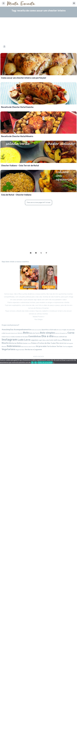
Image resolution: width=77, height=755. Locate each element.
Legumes (34, 340)
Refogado (70, 343)
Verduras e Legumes (33, 349)
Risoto (4, 346)
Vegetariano (20, 349)
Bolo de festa (34, 333)
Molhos (20, 343)
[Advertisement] (38, 29)
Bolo (26, 332)
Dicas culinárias (60, 337)
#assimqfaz (7, 329)
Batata (20, 333)
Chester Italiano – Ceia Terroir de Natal (20, 165)
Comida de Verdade (21, 336)
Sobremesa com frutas (28, 346)
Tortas (59, 346)
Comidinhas (34, 336)
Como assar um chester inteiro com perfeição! (23, 78)
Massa (60, 340)
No (35, 362)
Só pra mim (41, 346)
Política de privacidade (45, 362)
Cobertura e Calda (8, 336)
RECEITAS (62, 343)
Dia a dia (47, 336)
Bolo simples (47, 332)
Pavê (29, 343)
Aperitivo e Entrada (49, 330)
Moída (25, 343)
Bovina (57, 333)
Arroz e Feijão (61, 329)
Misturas (12, 343)
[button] (4, 3)
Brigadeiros (63, 333)
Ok (32, 362)
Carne (70, 332)
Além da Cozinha (36, 329)
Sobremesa (14, 346)
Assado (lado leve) (11, 333)
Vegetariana (8, 349)
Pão (57, 343)
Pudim (53, 343)
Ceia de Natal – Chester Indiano (16, 195)
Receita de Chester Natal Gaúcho (17, 107)
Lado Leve (24, 339)
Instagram (9, 339)
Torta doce (51, 346)
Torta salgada (68, 346)
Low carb (53, 340)
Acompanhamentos (23, 329)
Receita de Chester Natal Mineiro (17, 136)
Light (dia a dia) (44, 340)
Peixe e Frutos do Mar (41, 343)
